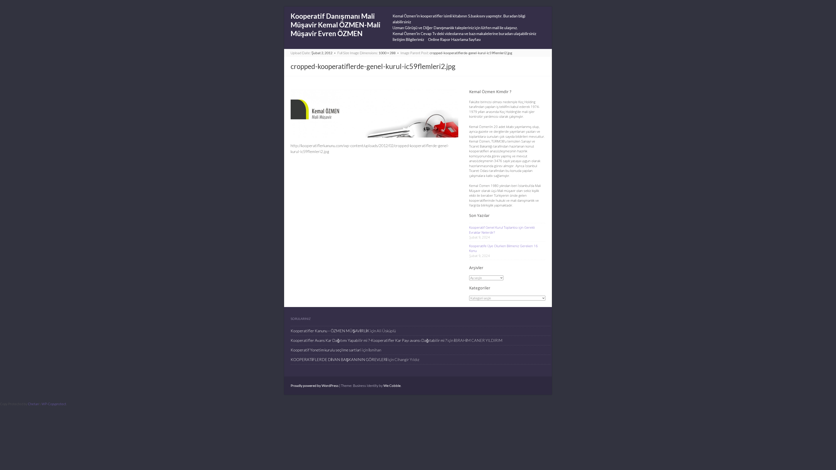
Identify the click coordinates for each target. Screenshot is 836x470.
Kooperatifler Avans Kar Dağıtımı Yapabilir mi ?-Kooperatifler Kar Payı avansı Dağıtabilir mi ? (369, 340)
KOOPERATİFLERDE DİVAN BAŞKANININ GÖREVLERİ (339, 359)
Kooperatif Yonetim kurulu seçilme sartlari (326, 349)
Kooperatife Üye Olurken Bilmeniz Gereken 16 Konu (503, 248)
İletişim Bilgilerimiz (408, 39)
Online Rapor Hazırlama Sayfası (454, 39)
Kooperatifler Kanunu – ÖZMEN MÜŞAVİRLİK (330, 330)
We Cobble (392, 385)
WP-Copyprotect (54, 404)
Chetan (33, 404)
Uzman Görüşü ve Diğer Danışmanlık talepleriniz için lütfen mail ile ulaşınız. (455, 27)
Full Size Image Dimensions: (366, 53)
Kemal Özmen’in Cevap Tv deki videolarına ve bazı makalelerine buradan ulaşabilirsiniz (464, 33)
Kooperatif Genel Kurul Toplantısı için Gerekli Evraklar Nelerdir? (502, 230)
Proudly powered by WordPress (315, 385)
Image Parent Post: (456, 53)
